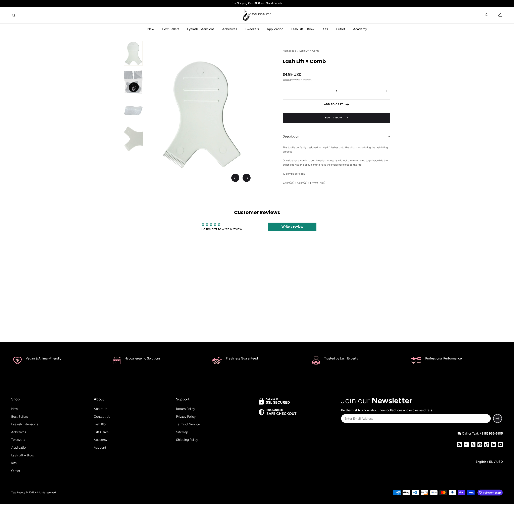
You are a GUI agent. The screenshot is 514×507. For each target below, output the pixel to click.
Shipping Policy (187, 440)
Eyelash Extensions (200, 29)
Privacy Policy (186, 416)
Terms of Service (188, 424)
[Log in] (486, 15)
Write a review (292, 226)
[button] (13, 15)
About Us (100, 409)
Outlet (340, 29)
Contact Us (102, 416)
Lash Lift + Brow (302, 29)
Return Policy (185, 409)
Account (100, 447)
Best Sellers (170, 29)
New (150, 29)
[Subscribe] (497, 418)
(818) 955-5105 (491, 433)
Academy (360, 29)
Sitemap (182, 432)
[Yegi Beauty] (257, 15)
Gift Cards (101, 432)
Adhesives (229, 29)
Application (275, 29)
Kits (325, 29)
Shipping (287, 79)
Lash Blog (100, 424)
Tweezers (252, 29)
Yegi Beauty (18, 492)
